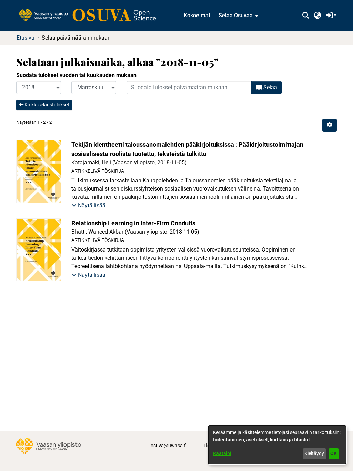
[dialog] (277, 445)
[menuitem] (237, 15)
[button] (305, 15)
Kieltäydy (314, 453)
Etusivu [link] (25, 37)
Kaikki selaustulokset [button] (46, 104)
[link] (91, 15)
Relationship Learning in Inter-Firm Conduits (133, 223)
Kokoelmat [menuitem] (197, 15)
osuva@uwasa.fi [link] (169, 445)
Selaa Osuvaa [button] (236, 15)
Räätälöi (222, 453)
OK (333, 453)
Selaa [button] (269, 87)
